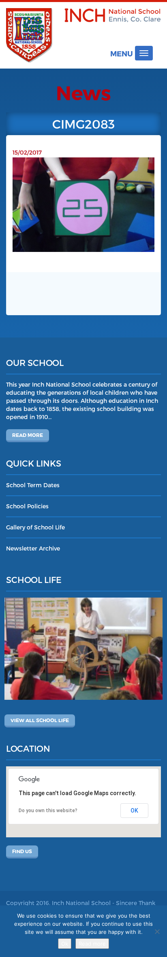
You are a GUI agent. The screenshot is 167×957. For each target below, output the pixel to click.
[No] (157, 931)
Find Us (22, 851)
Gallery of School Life (35, 527)
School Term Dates (33, 485)
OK (134, 810)
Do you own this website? (48, 810)
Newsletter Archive (33, 548)
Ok (64, 943)
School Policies (27, 506)
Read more (27, 435)
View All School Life (40, 720)
